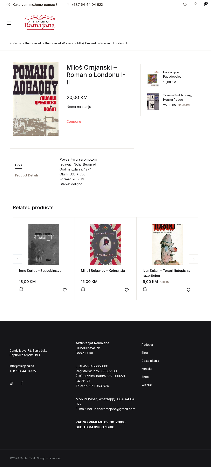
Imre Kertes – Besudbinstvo (40, 271)
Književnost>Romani (59, 43)
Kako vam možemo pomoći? (34, 4)
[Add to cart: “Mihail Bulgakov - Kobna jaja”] (83, 289)
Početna (15, 43)
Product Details (27, 175)
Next (193, 259)
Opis (18, 165)
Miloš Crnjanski (89, 67)
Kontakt (147, 368)
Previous (17, 259)
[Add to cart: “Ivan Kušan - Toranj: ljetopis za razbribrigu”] (145, 289)
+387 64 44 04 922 (86, 4)
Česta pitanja (150, 360)
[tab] (29, 165)
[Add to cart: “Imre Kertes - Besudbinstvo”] (21, 289)
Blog (145, 352)
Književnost (33, 43)
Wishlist (147, 384)
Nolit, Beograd (85, 164)
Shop (145, 376)
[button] (195, 4)
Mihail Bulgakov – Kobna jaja (103, 271)
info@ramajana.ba (22, 366)
